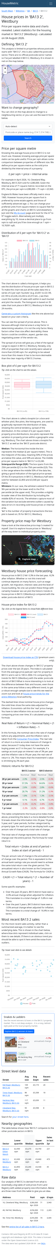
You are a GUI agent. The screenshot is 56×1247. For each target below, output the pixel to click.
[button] (5, 68)
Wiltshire (20, 10)
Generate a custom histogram (16, 313)
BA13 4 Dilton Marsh (6, 1151)
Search (28, 138)
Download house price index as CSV (20, 657)
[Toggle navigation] (50, 3)
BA (28, 10)
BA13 (35, 10)
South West (7, 10)
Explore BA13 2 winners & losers (19, 1031)
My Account (20, 213)
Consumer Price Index (28, 739)
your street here (20, 1116)
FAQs (43, 1243)
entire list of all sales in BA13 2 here (26, 1226)
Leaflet (51, 103)
